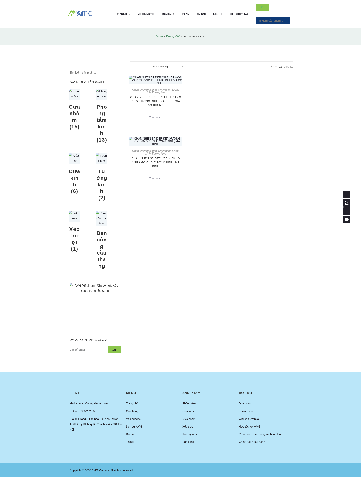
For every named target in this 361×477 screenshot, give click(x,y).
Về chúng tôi (146, 14)
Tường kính (173, 36)
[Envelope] (346, 211)
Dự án (185, 14)
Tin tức (201, 14)
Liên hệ (217, 14)
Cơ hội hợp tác (239, 14)
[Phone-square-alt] (346, 194)
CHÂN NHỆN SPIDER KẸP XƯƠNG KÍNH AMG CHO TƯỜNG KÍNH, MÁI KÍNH (156, 162)
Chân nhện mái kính (144, 89)
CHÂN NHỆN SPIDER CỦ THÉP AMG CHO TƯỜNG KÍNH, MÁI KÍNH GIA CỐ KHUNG (155, 101)
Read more (156, 117)
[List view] (141, 67)
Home (159, 36)
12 (280, 66)
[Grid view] (133, 67)
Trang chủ (123, 14)
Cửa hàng (168, 14)
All (290, 66)
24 (285, 66)
